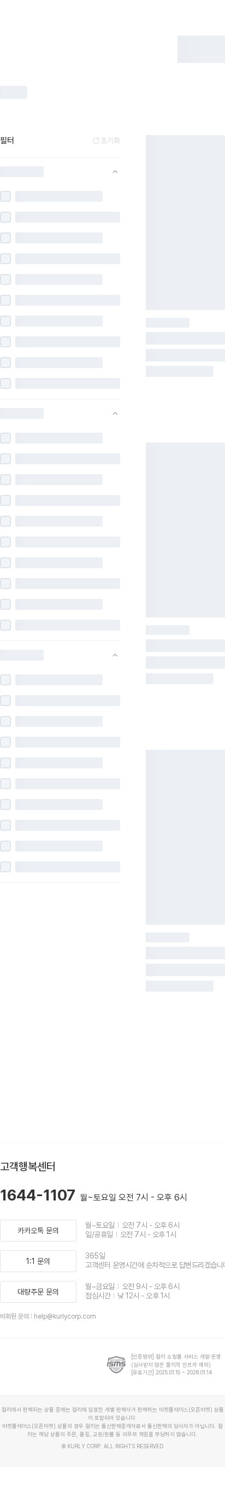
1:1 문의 (38, 1261)
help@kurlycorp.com (65, 1316)
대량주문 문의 (38, 1291)
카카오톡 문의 (38, 1230)
